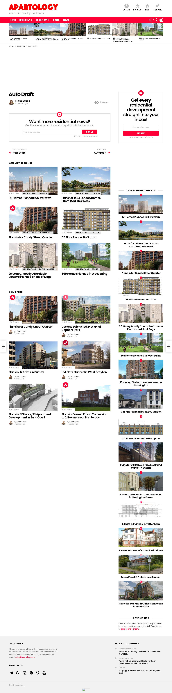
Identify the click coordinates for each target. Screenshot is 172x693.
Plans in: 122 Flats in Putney (26, 372)
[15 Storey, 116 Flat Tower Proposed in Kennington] (141, 369)
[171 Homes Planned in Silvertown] (21, 29)
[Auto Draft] (3, 346)
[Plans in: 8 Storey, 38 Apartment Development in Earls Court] (33, 397)
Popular (137, 10)
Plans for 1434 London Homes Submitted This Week (47, 39)
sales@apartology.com (25, 657)
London (96, 193)
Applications (29, 193)
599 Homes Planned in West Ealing (150, 39)
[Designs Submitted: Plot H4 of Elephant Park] (86, 309)
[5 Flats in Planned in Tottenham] (141, 511)
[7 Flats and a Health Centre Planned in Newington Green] (141, 481)
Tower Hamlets (46, 269)
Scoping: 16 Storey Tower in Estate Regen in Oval (140, 671)
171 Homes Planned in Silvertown (18, 39)
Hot (147, 10)
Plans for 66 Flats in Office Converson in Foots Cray (141, 605)
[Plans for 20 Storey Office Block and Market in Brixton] (141, 452)
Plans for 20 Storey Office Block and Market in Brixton (141, 466)
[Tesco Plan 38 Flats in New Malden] (141, 564)
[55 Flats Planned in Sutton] (99, 29)
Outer (56, 20)
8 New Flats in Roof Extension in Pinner (141, 550)
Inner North (42, 20)
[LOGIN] (161, 20)
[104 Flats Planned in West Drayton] (86, 355)
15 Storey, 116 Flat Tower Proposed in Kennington (141, 384)
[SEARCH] (155, 20)
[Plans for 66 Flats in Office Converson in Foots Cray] (141, 590)
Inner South (25, 20)
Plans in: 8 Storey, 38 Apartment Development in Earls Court (30, 415)
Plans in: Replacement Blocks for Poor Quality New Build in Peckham (137, 662)
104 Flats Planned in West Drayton (84, 372)
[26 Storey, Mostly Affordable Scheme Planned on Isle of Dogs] (125, 29)
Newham (43, 193)
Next (162, 33)
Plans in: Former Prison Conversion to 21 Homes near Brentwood (84, 415)
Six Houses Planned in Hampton (141, 438)
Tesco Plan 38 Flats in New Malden (141, 577)
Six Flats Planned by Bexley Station (141, 411)
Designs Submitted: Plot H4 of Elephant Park (81, 328)
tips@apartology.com (130, 629)
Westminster (45, 232)
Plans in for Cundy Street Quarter (72, 39)
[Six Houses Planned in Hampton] (141, 425)
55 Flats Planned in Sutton (98, 38)
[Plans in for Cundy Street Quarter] (73, 29)
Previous (10, 33)
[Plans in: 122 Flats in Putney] (33, 355)
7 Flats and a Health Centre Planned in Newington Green (141, 496)
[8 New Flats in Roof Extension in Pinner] (141, 537)
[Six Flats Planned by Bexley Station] (141, 399)
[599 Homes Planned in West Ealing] (150, 29)
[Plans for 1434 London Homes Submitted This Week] (47, 29)
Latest (126, 10)
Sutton (96, 232)
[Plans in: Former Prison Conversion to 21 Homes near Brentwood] (86, 397)
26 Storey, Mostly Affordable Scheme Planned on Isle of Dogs (123, 39)
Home (13, 20)
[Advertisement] (86, 67)
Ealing (95, 269)
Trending (157, 10)
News (66, 20)
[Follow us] (150, 20)
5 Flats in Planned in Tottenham (141, 524)
